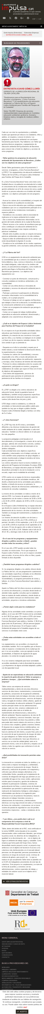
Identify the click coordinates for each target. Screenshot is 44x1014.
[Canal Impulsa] (4, 18)
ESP (34, 19)
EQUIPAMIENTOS (7, 989)
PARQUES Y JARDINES (9, 969)
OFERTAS (5, 948)
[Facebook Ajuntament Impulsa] (16, 18)
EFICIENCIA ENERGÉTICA (10, 976)
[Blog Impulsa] (28, 18)
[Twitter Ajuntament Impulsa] (10, 18)
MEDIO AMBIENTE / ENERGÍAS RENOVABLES (16, 978)
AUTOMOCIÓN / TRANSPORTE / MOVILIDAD (16, 987)
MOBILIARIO (6, 967)
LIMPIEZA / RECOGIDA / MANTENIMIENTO (15, 971)
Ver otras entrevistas (17, 881)
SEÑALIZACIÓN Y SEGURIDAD (11, 982)
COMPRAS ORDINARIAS (9, 980)
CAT (39, 19)
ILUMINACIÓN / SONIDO (9, 974)
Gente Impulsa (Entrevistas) (13, 33)
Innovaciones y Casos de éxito (13, 944)
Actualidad (6, 946)
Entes (4, 950)
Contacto (5, 957)
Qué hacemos (7, 953)
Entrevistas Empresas (31, 33)
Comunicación (7, 955)
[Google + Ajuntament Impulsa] (21, 18)
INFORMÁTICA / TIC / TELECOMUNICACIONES (16, 985)
